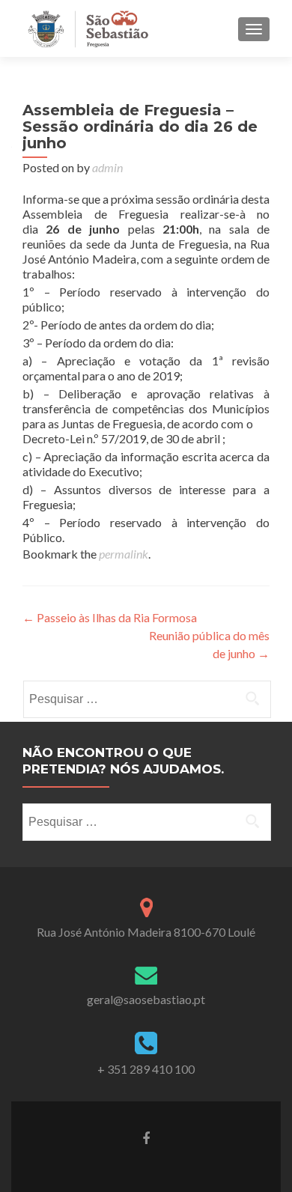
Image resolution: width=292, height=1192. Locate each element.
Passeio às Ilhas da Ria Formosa (109, 617)
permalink (123, 554)
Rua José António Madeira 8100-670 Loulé (146, 932)
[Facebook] (146, 1137)
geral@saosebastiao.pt (146, 999)
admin (107, 167)
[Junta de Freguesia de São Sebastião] (88, 28)
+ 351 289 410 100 (146, 1069)
